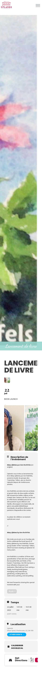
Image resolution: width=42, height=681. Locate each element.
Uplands (10, 628)
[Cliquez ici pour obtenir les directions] (37, 660)
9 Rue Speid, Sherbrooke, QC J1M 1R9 (20, 630)
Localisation (18, 624)
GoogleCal (17, 648)
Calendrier (17, 645)
